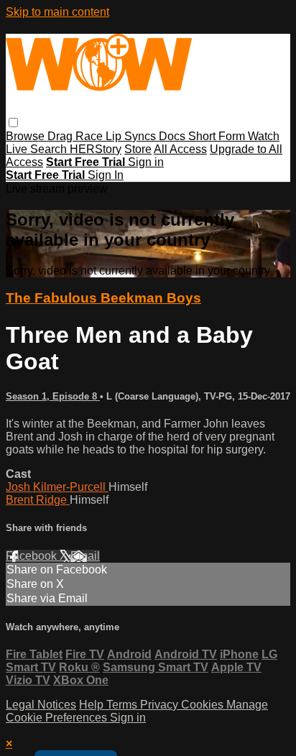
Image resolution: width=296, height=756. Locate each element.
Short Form (218, 136)
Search (50, 149)
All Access (180, 149)
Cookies (203, 705)
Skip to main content (57, 12)
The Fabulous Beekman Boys (103, 297)
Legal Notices (41, 705)
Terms (123, 705)
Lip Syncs (132, 136)
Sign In (106, 175)
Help (92, 705)
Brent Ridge (38, 500)
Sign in (146, 162)
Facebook (33, 556)
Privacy (160, 705)
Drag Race (76, 136)
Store (138, 149)
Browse (26, 136)
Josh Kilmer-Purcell (57, 487)
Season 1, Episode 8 (53, 396)
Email (85, 556)
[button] (13, 122)
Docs (173, 136)
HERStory (95, 149)
